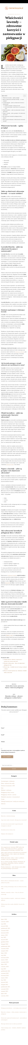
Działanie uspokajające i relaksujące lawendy (12, 105)
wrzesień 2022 (5, 973)
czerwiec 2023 (5, 966)
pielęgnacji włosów (12, 575)
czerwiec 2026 (5, 921)
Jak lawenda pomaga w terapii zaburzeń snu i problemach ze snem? (15, 108)
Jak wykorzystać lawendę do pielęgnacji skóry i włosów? (12, 117)
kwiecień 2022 (5, 975)
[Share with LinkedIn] (7, 677)
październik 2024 (5, 946)
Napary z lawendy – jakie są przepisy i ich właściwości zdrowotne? (14, 114)
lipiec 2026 (4, 919)
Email (2, 734)
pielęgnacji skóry (10, 464)
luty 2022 (3, 980)
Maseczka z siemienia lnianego (8, 816)
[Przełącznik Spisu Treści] (23, 96)
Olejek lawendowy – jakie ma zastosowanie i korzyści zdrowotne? (14, 111)
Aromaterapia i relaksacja (14, 14)
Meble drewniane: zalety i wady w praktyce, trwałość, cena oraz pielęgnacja (12, 858)
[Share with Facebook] (2, 677)
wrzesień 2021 (5, 989)
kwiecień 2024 (5, 957)
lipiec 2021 (4, 993)
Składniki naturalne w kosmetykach (10, 797)
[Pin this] (9, 677)
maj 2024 (3, 955)
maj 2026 (3, 924)
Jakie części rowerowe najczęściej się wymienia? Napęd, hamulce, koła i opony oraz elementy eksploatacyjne (14, 854)
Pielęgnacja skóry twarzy (7, 792)
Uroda (2, 799)
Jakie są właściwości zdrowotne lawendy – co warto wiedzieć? (13, 100)
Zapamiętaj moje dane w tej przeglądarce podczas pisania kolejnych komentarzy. (13, 751)
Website (3, 741)
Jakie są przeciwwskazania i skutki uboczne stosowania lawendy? (14, 120)
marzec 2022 (4, 978)
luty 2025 (3, 937)
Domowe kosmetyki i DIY (8, 785)
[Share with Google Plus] (5, 677)
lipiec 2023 (4, 964)
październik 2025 (5, 928)
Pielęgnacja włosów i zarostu (8, 794)
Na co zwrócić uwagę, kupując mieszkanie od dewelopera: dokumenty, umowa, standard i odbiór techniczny (13, 863)
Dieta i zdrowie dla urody (7, 783)
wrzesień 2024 (5, 948)
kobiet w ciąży (9, 635)
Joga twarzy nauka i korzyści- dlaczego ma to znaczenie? (14, 820)
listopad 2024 (4, 944)
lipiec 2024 (4, 953)
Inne (2, 788)
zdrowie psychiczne (19, 351)
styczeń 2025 (4, 939)
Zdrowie (3, 803)
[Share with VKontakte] (11, 677)
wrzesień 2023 (5, 962)
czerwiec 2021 (5, 995)
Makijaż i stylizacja (6, 790)
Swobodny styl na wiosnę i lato (8, 829)
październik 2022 (5, 971)
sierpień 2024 (4, 951)
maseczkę (7, 582)
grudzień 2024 (5, 942)
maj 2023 (3, 969)
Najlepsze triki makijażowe (7, 833)
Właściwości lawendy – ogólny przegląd (11, 97)
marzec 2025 (4, 935)
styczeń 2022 (4, 982)
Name (2, 728)
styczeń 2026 (4, 926)
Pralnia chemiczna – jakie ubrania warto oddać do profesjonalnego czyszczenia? (13, 867)
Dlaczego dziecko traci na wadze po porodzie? (11, 1023)
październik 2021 (5, 986)
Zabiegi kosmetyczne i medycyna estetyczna (12, 801)
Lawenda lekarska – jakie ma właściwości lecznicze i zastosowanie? (13, 103)
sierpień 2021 (4, 991)
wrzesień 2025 (5, 930)
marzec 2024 (4, 960)
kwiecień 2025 (5, 933)
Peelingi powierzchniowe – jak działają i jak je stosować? (14, 1008)
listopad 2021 (4, 984)
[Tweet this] (4, 677)
